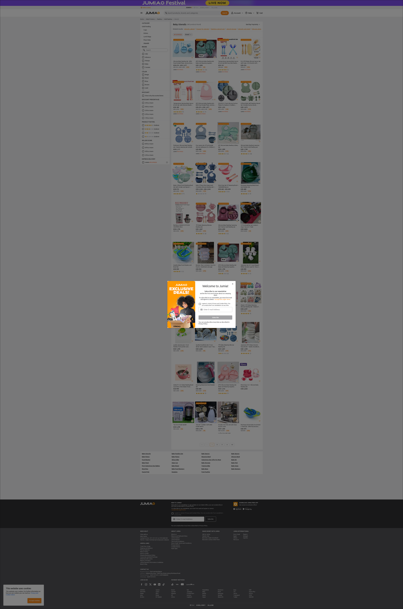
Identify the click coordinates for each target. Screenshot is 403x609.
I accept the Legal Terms (222, 299)
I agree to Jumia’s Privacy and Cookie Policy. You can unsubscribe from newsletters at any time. (216, 304)
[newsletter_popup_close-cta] (233, 284)
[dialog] (201, 304)
